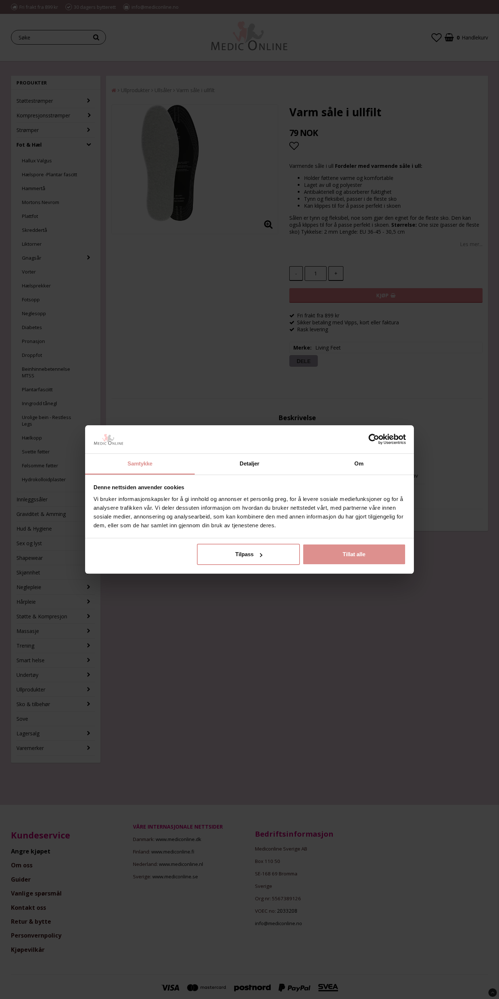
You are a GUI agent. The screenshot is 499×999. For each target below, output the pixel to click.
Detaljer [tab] (250, 463)
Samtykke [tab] (140, 463)
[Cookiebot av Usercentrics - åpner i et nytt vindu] (374, 439)
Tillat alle (354, 554)
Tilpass (244, 554)
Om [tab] (358, 463)
